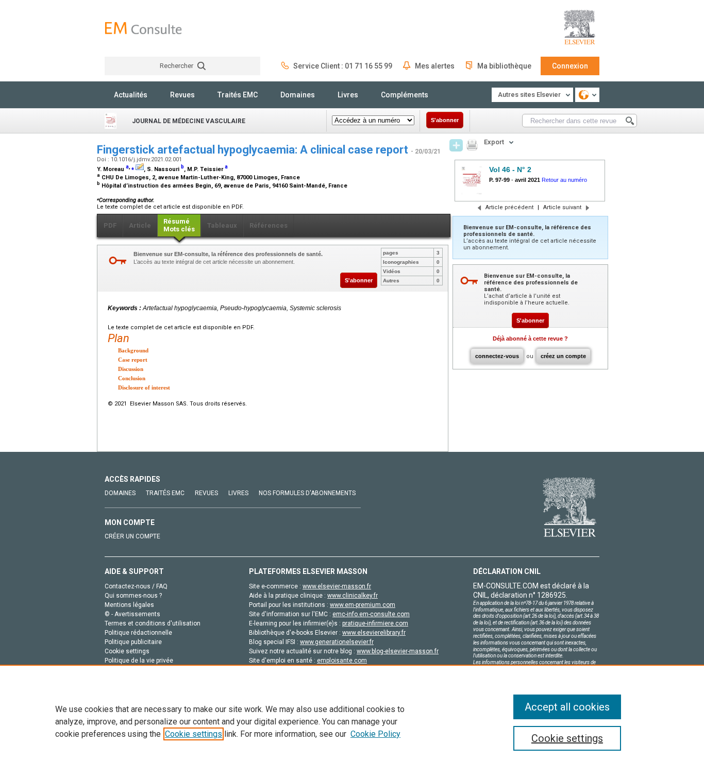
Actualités (130, 95)
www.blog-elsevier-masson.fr (398, 651)
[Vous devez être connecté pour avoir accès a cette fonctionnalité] (456, 145)
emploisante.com (342, 660)
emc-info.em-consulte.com (371, 614)
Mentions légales (129, 604)
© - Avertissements (132, 614)
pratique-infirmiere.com (375, 623)
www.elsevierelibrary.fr (374, 632)
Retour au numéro (564, 180)
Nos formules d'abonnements (307, 493)
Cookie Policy (375, 734)
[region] (352, 721)
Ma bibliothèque (504, 66)
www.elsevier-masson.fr (337, 586)
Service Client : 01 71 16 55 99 (342, 66)
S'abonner (445, 120)
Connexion (570, 66)
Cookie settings (193, 734)
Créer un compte (132, 536)
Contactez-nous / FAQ (136, 586)
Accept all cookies (567, 707)
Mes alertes (435, 66)
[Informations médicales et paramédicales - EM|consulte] (143, 28)
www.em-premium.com (362, 604)
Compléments (404, 95)
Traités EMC (237, 95)
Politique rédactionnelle (138, 632)
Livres (348, 95)
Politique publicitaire (133, 642)
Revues (182, 95)
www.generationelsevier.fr (337, 642)
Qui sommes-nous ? (133, 595)
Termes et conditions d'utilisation (152, 623)
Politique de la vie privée (139, 660)
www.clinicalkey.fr (352, 595)
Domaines (297, 95)
